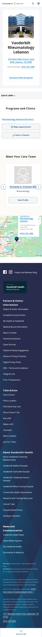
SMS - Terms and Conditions (15, 368)
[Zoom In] (39, 219)
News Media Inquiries (12, 540)
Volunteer (7, 430)
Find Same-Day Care (12, 406)
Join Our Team (9, 442)
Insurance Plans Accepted (21, 77)
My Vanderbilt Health (12, 546)
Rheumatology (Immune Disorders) (18, 119)
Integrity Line (9, 374)
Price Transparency (11, 380)
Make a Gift (8, 424)
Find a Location (9, 400)
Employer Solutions (11, 516)
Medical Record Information (15, 327)
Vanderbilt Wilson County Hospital (18, 486)
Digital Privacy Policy (12, 362)
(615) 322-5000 (9, 621)
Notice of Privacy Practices (14, 356)
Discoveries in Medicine (13, 552)
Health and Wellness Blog (26, 272)
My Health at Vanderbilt (13, 321)
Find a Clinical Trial (11, 412)
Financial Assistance (11, 338)
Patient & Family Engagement (16, 350)
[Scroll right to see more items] (38, 186)
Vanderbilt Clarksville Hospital (16, 471)
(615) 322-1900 (27, 67)
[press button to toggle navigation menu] (38, 3)
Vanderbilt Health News (13, 535)
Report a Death (10, 332)
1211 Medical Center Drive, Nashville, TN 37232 (21, 615)
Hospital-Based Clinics (13, 510)
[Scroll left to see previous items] (3, 186)
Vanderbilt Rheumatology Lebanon (26, 218)
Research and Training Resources (18, 498)
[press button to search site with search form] (33, 3)
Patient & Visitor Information (15, 309)
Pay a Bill (7, 418)
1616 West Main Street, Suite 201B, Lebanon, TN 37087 (21, 60)
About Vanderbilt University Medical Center (15, 458)
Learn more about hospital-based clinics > (19, 590)
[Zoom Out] (39, 223)
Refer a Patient (9, 436)
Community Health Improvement (17, 492)
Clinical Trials (9, 504)
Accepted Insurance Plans (14, 315)
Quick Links (7, 95)
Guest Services (9, 344)
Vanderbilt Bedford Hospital (15, 465)
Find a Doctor (9, 394)
